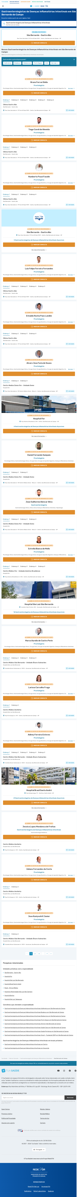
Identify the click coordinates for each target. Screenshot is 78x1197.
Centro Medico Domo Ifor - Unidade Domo (18, 385)
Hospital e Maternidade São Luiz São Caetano (18, 992)
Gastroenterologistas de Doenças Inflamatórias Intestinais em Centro (26, 1044)
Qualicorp (51, 1191)
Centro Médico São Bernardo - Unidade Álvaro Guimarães (24, 663)
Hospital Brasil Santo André (13, 984)
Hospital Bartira (9, 995)
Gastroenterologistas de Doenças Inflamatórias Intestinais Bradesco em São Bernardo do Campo (34, 1012)
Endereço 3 (23, 100)
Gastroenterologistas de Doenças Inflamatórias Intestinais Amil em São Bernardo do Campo (33, 1024)
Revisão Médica (45, 1114)
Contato (42, 1123)
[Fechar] (74, 59)
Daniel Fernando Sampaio (39, 455)
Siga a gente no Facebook (70, 1071)
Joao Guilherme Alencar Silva (39, 502)
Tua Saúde (5, 1)
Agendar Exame (25, 1)
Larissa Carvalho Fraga (39, 687)
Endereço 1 (6, 100)
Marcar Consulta (13, 1058)
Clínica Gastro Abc (10, 104)
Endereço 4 (32, 100)
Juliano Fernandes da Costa (39, 869)
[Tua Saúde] (10, 1071)
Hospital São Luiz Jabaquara (13, 999)
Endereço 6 (50, 100)
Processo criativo (7, 1114)
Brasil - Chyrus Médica (11, 988)
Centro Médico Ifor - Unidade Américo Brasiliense (21, 571)
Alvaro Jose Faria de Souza (39, 363)
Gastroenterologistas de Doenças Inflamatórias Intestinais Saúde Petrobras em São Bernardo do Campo (37, 1031)
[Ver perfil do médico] (39, 73)
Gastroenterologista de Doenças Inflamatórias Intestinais (36, 1058)
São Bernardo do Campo (60, 1058)
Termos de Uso (44, 1118)
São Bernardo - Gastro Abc (39, 35)
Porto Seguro (38, 63)
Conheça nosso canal (58, 1071)
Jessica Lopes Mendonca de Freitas (39, 826)
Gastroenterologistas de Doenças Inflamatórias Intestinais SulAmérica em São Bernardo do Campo (35, 1008)
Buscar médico (14, 1)
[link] (51, 953)
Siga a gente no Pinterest (75, 1071)
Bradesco (17, 63)
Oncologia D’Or (45, 1186)
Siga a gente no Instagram (64, 1071)
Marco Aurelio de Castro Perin (39, 640)
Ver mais (54, 63)
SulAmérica (7, 63)
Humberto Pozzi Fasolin (39, 177)
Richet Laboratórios (40, 1191)
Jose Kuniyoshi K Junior (39, 916)
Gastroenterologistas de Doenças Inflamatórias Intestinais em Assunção (27, 1048)
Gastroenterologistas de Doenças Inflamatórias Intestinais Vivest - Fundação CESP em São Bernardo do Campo (39, 1035)
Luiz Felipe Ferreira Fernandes (39, 268)
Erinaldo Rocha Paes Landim (39, 316)
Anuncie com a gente (8, 1123)
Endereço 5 (41, 100)
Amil (46, 63)
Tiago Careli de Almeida (39, 129)
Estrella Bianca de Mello (39, 549)
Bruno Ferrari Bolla (39, 82)
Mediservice (27, 63)
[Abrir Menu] (3, 6)
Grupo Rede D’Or (48, 1159)
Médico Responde (37, 1)
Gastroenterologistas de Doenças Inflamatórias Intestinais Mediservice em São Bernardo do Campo (35, 1016)
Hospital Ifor (6, 387)
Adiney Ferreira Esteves (39, 735)
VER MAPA (71, 110)
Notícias (47, 1)
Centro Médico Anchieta (12, 710)
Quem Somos (6, 1109)
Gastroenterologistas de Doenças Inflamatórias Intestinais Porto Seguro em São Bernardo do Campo (35, 1020)
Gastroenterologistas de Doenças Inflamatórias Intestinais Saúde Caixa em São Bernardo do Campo (35, 1027)
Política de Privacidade (9, 1118)
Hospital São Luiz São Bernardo (11, 665)
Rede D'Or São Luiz (33, 1186)
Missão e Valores (45, 1109)
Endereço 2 (15, 100)
